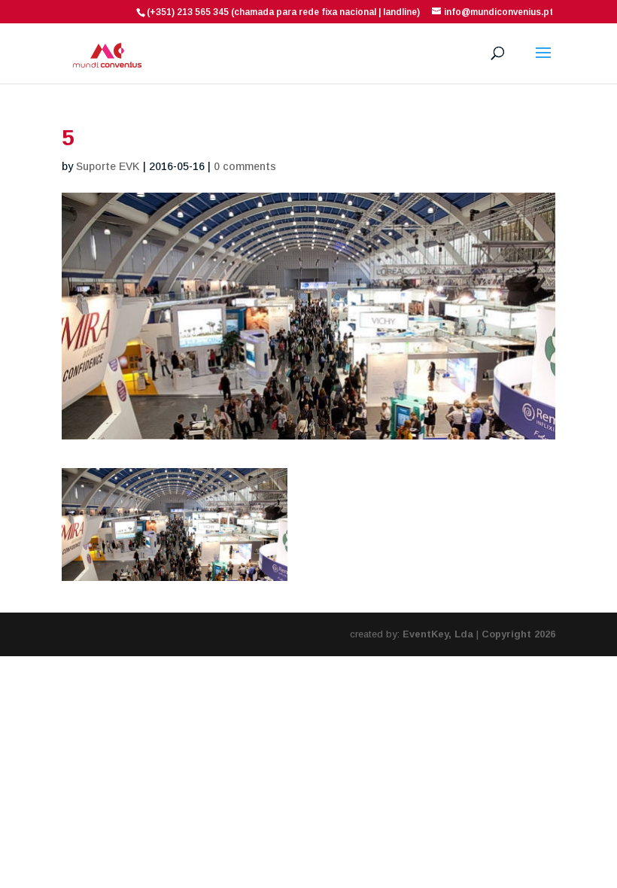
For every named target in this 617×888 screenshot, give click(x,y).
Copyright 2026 (518, 634)
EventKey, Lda (438, 634)
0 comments (245, 166)
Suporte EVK (108, 166)
